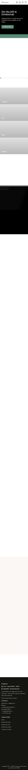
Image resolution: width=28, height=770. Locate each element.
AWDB (18, 768)
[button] (26, 2)
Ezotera (14, 698)
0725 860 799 (7, 713)
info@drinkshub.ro (7, 711)
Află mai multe (7, 27)
